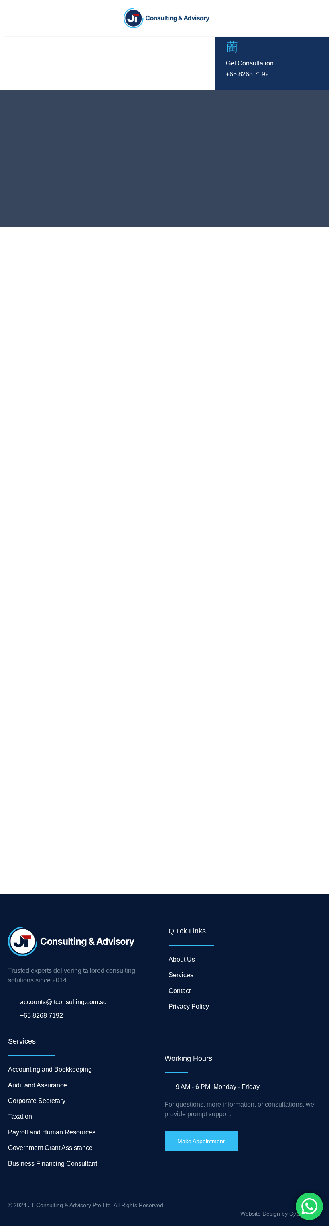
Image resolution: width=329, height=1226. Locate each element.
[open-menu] (12, 63)
